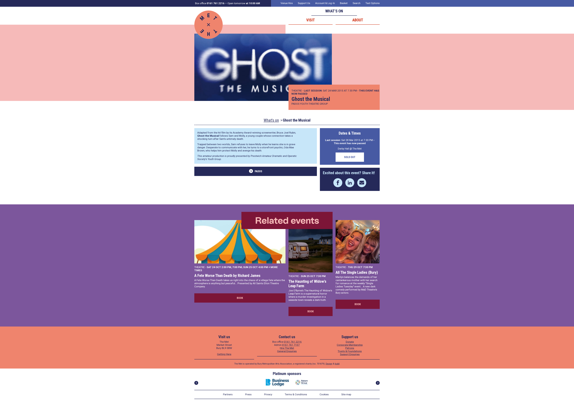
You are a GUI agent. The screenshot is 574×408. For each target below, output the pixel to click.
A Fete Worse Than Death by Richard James (227, 275)
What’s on (334, 11)
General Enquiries (287, 351)
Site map (346, 394)
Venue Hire (287, 3)
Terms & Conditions (296, 394)
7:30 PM (321, 276)
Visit (310, 20)
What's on (271, 120)
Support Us (304, 3)
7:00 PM (237, 267)
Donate (350, 341)
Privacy (268, 394)
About (357, 20)
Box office (209, 3)
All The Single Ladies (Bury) (357, 272)
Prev (196, 383)
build (337, 363)
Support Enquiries (350, 354)
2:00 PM (226, 267)
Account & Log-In (325, 3)
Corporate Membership (350, 344)
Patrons (349, 348)
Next (378, 383)
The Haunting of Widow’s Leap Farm (307, 283)
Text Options (372, 3)
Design (329, 363)
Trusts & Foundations (350, 351)
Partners (228, 394)
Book (240, 297)
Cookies (324, 394)
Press (248, 394)
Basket (344, 3)
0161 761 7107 (291, 344)
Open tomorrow (244, 3)
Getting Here (224, 354)
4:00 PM (263, 267)
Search (356, 3)
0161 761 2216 (293, 341)
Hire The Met (287, 348)
